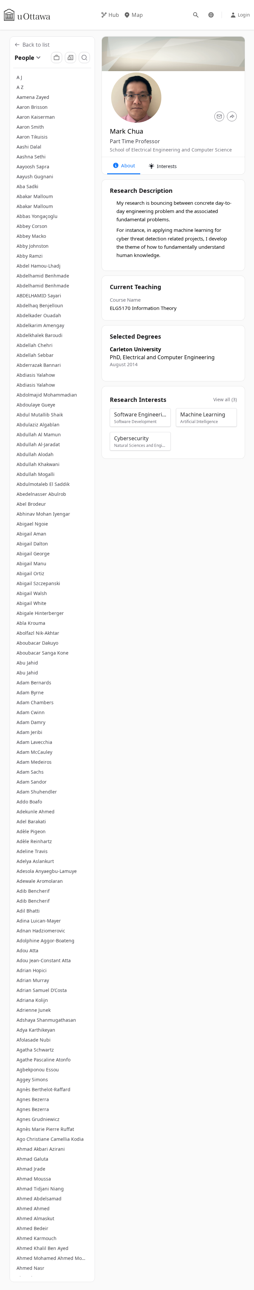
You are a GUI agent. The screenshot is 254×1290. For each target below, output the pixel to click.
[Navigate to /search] (195, 15)
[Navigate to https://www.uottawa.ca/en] (27, 15)
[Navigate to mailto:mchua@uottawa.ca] (219, 116)
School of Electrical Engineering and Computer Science (171, 150)
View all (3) (225, 399)
